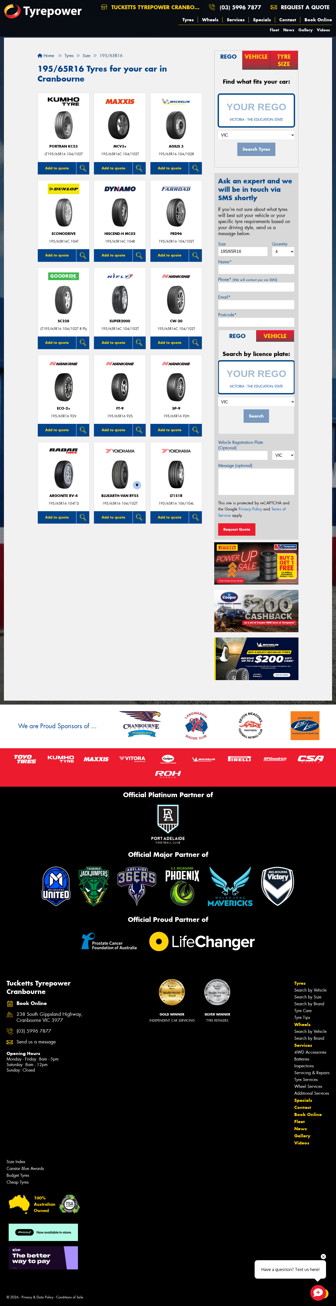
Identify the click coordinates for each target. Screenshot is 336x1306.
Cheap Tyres (18, 1182)
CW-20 (176, 321)
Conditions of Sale (69, 1297)
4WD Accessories (310, 1052)
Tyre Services (306, 1079)
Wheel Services (308, 1086)
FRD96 (176, 234)
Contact (287, 20)
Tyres (188, 20)
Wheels (210, 20)
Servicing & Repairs (311, 1073)
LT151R (176, 496)
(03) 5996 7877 (240, 7)
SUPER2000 (119, 321)
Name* (225, 262)
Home (48, 55)
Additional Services (311, 1093)
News (288, 29)
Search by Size (307, 997)
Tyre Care (303, 1010)
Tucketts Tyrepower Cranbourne (156, 7)
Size (222, 244)
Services (236, 20)
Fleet (274, 29)
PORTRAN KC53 (63, 146)
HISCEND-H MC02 (119, 234)
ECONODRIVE (64, 234)
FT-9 (120, 408)
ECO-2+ (63, 408)
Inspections (304, 1066)
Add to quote (57, 168)
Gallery (305, 29)
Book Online (318, 20)
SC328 (63, 321)
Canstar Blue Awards (25, 1168)
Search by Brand (309, 1004)
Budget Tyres (18, 1175)
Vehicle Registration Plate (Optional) (240, 445)
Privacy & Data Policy (37, 1297)
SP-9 (176, 408)
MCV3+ (120, 146)
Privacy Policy (250, 509)
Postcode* (227, 315)
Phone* (247, 279)
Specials (262, 20)
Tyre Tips (302, 1017)
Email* (224, 297)
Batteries (301, 1059)
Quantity (279, 244)
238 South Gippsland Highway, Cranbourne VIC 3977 (49, 1017)
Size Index (16, 1161)
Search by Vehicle (310, 990)
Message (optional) (235, 465)
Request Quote (236, 529)
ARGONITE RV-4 (63, 496)
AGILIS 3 (176, 146)
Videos (323, 29)
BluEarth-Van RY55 (120, 496)
